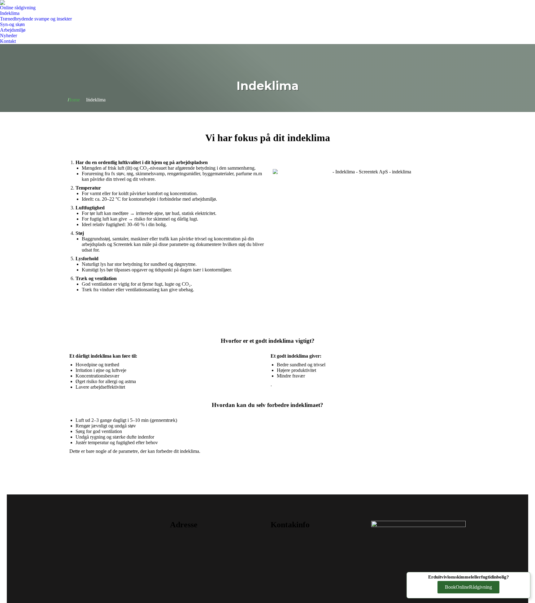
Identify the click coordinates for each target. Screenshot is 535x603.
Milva (116, 549)
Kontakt (116, 573)
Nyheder (116, 561)
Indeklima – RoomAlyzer (116, 524)
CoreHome (116, 536)
